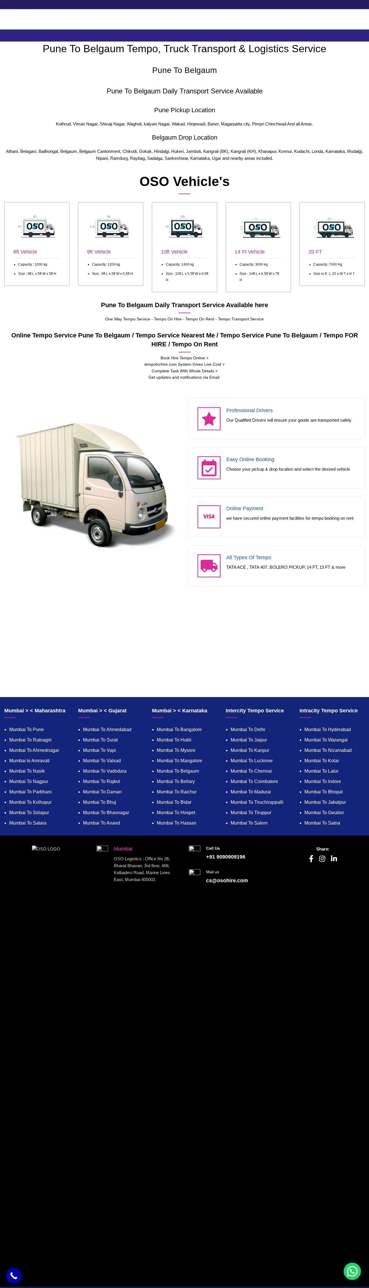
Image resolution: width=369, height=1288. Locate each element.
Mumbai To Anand (101, 823)
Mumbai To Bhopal (323, 791)
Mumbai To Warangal (326, 739)
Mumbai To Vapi (99, 750)
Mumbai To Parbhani (30, 791)
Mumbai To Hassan (176, 823)
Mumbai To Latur (321, 771)
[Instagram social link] (322, 859)
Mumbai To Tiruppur (251, 812)
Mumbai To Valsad (102, 760)
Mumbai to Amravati (29, 760)
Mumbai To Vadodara (105, 771)
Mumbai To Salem (249, 823)
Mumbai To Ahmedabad (107, 729)
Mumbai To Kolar (321, 760)
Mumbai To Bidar (174, 802)
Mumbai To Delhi (248, 729)
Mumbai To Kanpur (250, 750)
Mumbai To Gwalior (324, 812)
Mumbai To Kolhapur (30, 802)
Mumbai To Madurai (251, 791)
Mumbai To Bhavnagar (106, 812)
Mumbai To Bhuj (99, 802)
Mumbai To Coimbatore (254, 781)
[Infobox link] (37, 244)
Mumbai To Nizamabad (328, 750)
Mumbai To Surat (100, 739)
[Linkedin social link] (334, 859)
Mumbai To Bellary (176, 781)
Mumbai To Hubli (174, 739)
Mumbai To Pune (26, 729)
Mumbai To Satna (322, 823)
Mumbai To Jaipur (249, 739)
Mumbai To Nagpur (28, 781)
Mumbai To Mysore (176, 750)
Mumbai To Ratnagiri (30, 739)
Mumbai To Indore (322, 781)
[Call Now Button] (14, 1276)
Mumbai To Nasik (27, 771)
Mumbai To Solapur (29, 812)
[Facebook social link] (311, 859)
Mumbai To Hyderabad (327, 729)
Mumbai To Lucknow (252, 760)
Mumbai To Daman (102, 791)
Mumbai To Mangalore (179, 760)
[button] (352, 1271)
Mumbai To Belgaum (178, 771)
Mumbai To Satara (27, 823)
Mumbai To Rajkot (101, 781)
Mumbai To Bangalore (179, 729)
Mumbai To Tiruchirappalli (257, 802)
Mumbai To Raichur (177, 791)
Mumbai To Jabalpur (325, 802)
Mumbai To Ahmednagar (34, 750)
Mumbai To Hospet (176, 812)
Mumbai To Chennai (251, 771)
